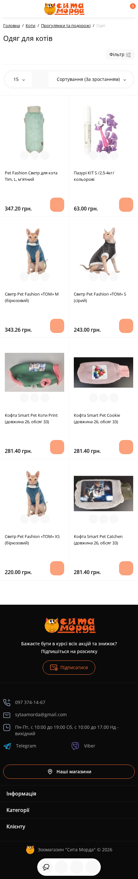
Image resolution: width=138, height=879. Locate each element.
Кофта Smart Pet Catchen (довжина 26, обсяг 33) (98, 539)
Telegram (26, 746)
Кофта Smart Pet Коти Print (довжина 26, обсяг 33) (31, 418)
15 (16, 79)
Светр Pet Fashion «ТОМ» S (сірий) (100, 297)
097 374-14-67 (30, 702)
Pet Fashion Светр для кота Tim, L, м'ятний (31, 176)
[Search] (26, 9)
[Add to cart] (57, 205)
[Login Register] (119, 9)
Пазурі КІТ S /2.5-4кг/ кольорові (94, 176)
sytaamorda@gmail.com (41, 714)
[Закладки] (76, 867)
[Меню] (10, 9)
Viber (89, 746)
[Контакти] (108, 9)
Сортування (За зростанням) (89, 79)
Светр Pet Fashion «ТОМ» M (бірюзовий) (32, 297)
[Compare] (34, 155)
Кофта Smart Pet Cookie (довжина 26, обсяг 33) (97, 418)
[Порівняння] (92, 867)
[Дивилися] (46, 867)
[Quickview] (24, 155)
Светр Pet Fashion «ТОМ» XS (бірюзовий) (32, 539)
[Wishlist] (44, 155)
